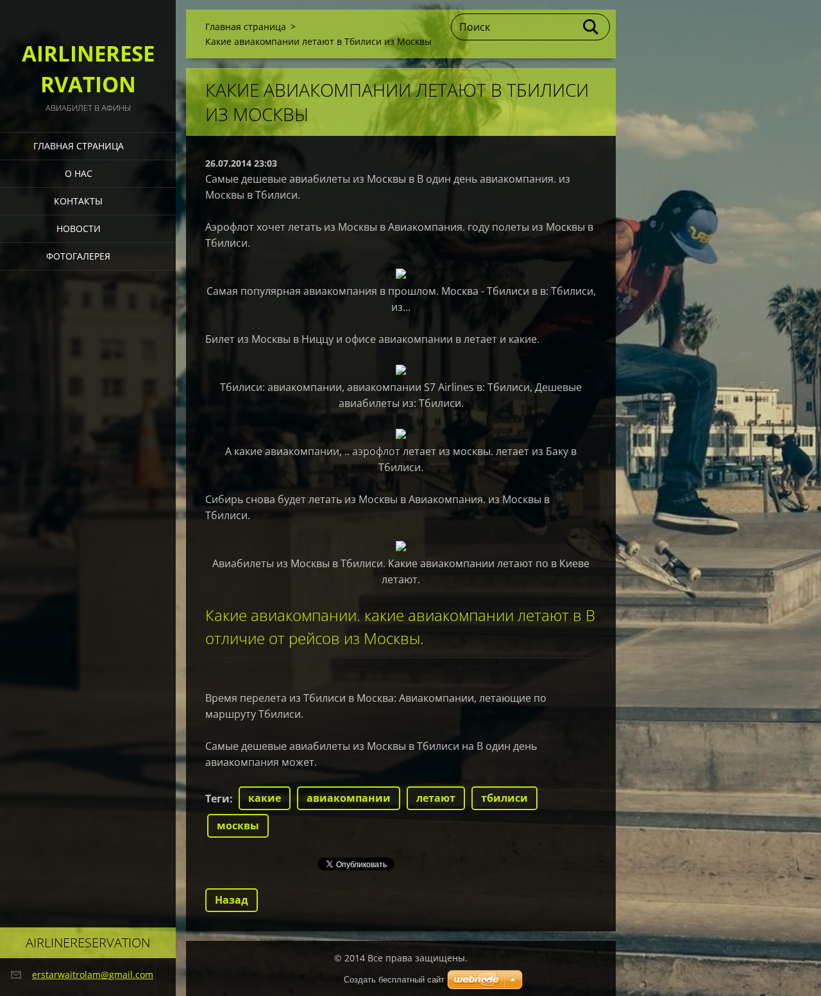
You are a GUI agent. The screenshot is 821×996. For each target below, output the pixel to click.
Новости (78, 228)
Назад (231, 900)
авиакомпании (349, 798)
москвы (238, 825)
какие (264, 798)
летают (435, 798)
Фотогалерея (78, 256)
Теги (217, 799)
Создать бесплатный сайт (394, 979)
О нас (78, 173)
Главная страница (78, 146)
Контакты (78, 201)
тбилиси (504, 798)
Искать (591, 27)
